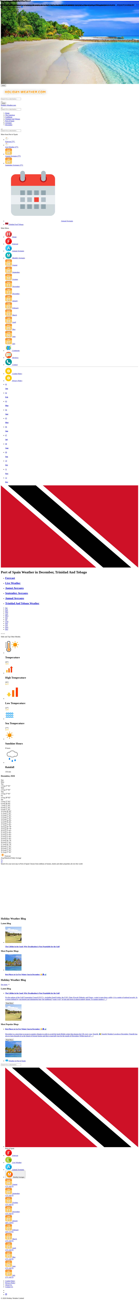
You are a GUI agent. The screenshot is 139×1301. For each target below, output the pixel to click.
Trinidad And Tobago (12, 119)
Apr (6, 614)
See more (4, 984)
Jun (6, 618)
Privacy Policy (10, 1283)
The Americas (10, 115)
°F (1, 862)
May (6, 616)
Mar (6, 612)
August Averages (14, 588)
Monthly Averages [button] (18, 258)
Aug (6, 621)
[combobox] (11, 99)
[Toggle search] (2, 101)
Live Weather (13, 583)
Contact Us (9, 1287)
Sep (6, 623)
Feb (6, 610)
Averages (8, 123)
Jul (6, 620)
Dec (6, 629)
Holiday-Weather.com (8, 105)
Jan (6, 608)
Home (7, 113)
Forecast (10, 578)
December (8, 125)
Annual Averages (14, 598)
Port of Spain (9, 121)
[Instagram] (71, 1294)
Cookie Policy (10, 1281)
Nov (6, 627)
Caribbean (8, 117)
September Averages (16, 593)
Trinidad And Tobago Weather (22, 603)
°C (2, 860)
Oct (6, 625)
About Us (8, 1285)
